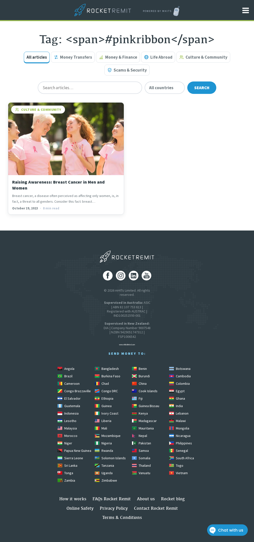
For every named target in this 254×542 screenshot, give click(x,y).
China (142, 383)
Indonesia (71, 413)
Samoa (143, 450)
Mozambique (111, 435)
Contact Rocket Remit (156, 508)
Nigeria (106, 443)
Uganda (107, 473)
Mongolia (182, 428)
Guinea (106, 406)
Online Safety (80, 508)
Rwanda (107, 450)
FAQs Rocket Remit (112, 498)
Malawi (180, 421)
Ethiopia (107, 398)
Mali (104, 428)
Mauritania (146, 428)
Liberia (106, 421)
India (179, 406)
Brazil (68, 376)
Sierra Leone (73, 458)
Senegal (181, 450)
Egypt (180, 391)
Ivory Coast (109, 413)
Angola (69, 368)
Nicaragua (182, 435)
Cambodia (183, 376)
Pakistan (144, 443)
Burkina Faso (110, 376)
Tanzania (107, 465)
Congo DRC (109, 391)
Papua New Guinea (77, 450)
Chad (105, 383)
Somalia (144, 458)
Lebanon (182, 413)
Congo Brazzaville (77, 391)
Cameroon (72, 383)
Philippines (183, 443)
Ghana (180, 398)
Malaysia (70, 428)
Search (201, 87)
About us (146, 498)
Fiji (140, 398)
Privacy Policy (114, 508)
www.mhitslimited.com (127, 345)
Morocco (70, 435)
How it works (72, 498)
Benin (142, 368)
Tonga (68, 473)
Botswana (182, 368)
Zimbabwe (109, 480)
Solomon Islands (113, 458)
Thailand (144, 465)
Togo (179, 465)
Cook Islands (148, 391)
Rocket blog (173, 498)
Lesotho (70, 421)
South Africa (184, 458)
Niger (68, 443)
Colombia (182, 383)
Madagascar (147, 421)
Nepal (142, 435)
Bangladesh (110, 368)
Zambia (69, 480)
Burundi (144, 376)
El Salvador (72, 398)
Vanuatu (144, 473)
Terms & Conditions (122, 517)
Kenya (143, 413)
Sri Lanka (70, 465)
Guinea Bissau (148, 406)
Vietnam (181, 473)
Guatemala (72, 406)
